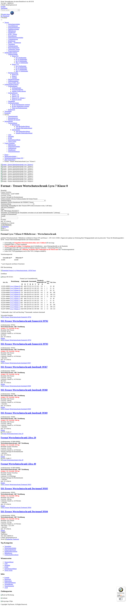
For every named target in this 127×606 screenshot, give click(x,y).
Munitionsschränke (13, 79)
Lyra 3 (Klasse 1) (15, 302)
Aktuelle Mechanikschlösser (24, 128)
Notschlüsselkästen (17, 89)
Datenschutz (8, 581)
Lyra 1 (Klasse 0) (15, 286)
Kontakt (3, 6)
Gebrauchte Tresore (14, 49)
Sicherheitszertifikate (14, 140)
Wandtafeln (11, 101)
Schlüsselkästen (12, 86)
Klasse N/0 (15, 56)
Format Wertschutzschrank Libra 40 (18, 464)
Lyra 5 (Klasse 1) (15, 307)
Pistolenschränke (13, 73)
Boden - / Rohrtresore (14, 42)
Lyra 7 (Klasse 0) (15, 296)
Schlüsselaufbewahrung (11, 84)
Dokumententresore (14, 27)
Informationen (8, 121)
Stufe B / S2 (15, 96)
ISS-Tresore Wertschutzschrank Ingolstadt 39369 (24, 413)
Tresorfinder (8, 111)
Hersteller (11, 136)
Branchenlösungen (13, 47)
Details (3, 338)
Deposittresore (12, 36)
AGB (6, 587)
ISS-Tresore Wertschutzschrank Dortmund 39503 (24, 488)
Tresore (4, 8)
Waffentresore (12, 148)
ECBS (10, 138)
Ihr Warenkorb (5, 16)
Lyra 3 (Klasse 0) (15, 290)
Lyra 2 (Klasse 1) (15, 300)
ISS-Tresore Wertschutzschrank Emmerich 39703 (24, 344)
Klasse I (14, 76)
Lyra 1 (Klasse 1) (15, 298)
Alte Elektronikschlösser (23, 131)
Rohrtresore (11, 109)
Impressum (7, 579)
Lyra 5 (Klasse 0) (15, 294)
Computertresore (13, 39)
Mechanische (16, 125)
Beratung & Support (14, 119)
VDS (9, 135)
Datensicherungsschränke (15, 37)
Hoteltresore (11, 41)
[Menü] (124, 587)
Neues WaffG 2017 (14, 83)
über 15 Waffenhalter (22, 62)
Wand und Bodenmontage (19, 108)
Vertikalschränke (13, 46)
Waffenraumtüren (13, 81)
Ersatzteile (7, 113)
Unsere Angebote (9, 143)
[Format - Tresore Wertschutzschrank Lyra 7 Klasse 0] (17, 164)
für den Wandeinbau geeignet (20, 106)
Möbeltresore (12, 31)
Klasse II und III (16, 99)
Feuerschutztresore (13, 51)
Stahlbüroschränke (13, 29)
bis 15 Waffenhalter (21, 61)
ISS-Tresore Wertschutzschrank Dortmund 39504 (24, 511)
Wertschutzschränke (14, 24)
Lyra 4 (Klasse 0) (15, 292)
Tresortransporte (13, 116)
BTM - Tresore (12, 34)
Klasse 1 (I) (15, 64)
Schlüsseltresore (13, 93)
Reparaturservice (13, 118)
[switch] (121, 599)
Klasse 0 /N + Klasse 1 (18, 98)
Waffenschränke (13, 54)
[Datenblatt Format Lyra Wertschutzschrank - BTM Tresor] (18, 270)
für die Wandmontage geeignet (21, 104)
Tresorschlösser (12, 123)
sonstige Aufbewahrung (19, 91)
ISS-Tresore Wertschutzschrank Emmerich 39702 (24, 321)
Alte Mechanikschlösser (23, 126)
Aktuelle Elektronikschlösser (24, 133)
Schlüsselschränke (13, 103)
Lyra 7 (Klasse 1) (15, 309)
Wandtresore (12, 32)
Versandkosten (8, 584)
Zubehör (14, 78)
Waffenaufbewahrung (10, 52)
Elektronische (16, 130)
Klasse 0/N (15, 74)
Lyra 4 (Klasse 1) (15, 304)
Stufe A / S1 (15, 94)
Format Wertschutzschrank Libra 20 (18, 437)
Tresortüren (11, 44)
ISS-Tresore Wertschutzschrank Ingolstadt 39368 (24, 390)
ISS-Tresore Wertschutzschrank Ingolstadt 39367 (24, 367)
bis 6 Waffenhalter (21, 57)
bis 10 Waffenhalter (21, 59)
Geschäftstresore (13, 26)
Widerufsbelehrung (10, 582)
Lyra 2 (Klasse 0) (15, 288)
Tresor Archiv (12, 141)
